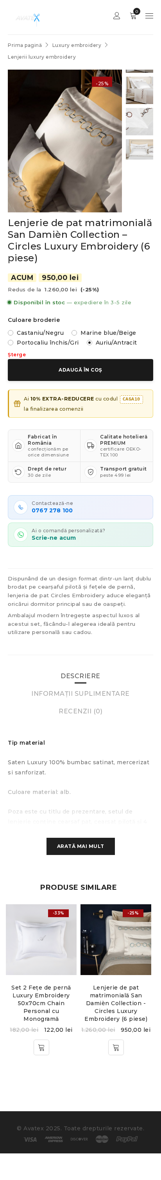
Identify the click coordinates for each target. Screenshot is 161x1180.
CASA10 (131, 399)
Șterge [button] (17, 354)
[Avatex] (26, 17)
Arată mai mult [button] (80, 846)
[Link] (41, 939)
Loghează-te (116, 16)
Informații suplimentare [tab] (80, 693)
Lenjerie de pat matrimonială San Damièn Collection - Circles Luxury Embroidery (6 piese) (115, 1003)
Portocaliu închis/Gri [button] (48, 342)
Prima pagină (25, 45)
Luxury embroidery (77, 45)
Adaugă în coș (80, 370)
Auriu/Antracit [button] (116, 342)
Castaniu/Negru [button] (40, 332)
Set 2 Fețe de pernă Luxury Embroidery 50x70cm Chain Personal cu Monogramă (41, 1003)
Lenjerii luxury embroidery (42, 57)
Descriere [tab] (80, 676)
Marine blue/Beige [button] (108, 332)
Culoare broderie (34, 319)
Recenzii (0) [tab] (80, 711)
